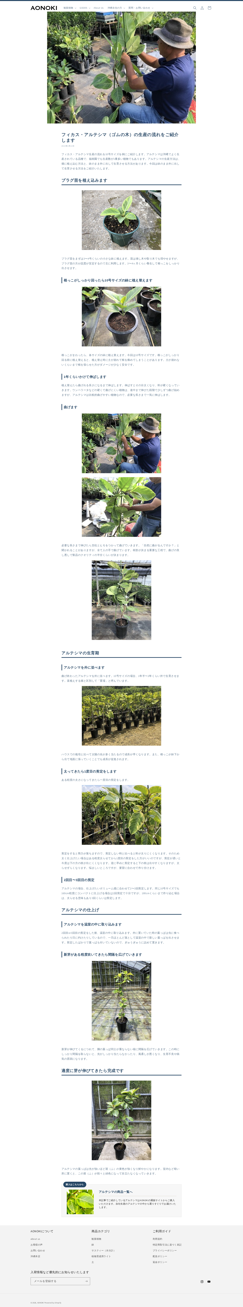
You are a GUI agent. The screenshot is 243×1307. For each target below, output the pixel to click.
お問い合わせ (38, 1250)
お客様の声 (37, 1244)
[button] (70, 7)
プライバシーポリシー (165, 1250)
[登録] (86, 1281)
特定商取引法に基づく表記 (167, 1244)
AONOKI (40, 1303)
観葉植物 (96, 1238)
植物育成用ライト (101, 1256)
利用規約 (157, 1238)
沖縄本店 (35, 1256)
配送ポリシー (160, 1256)
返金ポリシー (160, 1262)
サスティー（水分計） (104, 1250)
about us (35, 1238)
